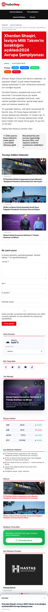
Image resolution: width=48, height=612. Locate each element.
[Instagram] (19, 367)
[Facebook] (6, 367)
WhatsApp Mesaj (24, 540)
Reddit (8, 72)
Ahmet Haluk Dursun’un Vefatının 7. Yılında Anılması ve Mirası (24, 463)
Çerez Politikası (19, 17)
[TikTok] (32, 367)
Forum (32, 17)
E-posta (6, 292)
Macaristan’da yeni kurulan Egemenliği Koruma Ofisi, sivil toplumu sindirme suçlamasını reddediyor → (33, 141)
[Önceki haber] (36, 383)
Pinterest (16, 72)
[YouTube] (25, 367)
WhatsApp (34, 68)
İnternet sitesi (8, 302)
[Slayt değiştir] (20, 593)
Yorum (5, 261)
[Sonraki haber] (41, 383)
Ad (4, 283)
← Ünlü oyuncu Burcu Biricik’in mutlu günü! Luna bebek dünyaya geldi (10, 140)
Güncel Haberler (16, 12)
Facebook (24, 68)
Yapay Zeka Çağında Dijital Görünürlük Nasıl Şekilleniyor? (20, 468)
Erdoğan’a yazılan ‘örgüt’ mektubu (17, 471)
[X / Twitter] (12, 367)
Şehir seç (9, 346)
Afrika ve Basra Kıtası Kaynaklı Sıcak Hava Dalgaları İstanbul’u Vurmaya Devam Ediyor (23, 459)
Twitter (15, 68)
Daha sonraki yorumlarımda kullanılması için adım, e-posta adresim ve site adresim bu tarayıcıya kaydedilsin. (24, 316)
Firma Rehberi (32, 12)
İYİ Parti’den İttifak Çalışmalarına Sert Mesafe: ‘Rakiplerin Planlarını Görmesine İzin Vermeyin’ (21, 454)
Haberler (5, 25)
